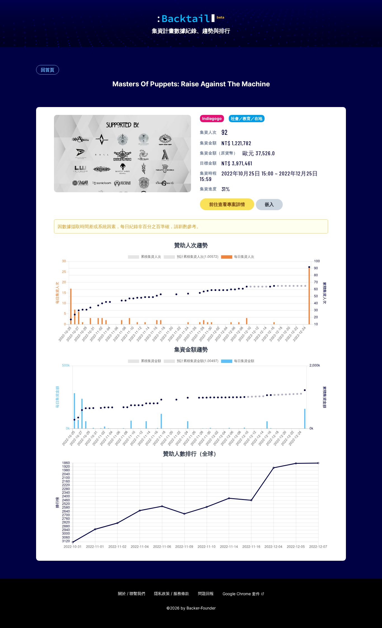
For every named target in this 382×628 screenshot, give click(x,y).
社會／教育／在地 (246, 118)
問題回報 (206, 593)
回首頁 (47, 70)
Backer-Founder (201, 608)
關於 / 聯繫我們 (131, 593)
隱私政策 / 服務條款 (171, 593)
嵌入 (269, 204)
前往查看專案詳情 (227, 204)
